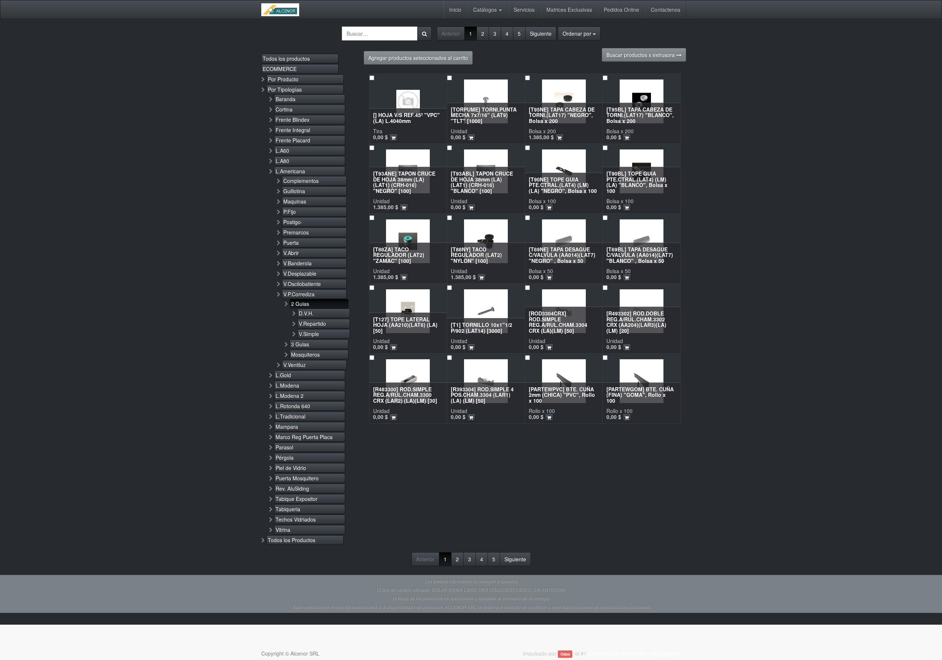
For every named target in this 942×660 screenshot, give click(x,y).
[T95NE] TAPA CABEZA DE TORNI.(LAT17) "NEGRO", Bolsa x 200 (562, 115)
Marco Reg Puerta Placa (304, 437)
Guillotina (294, 191)
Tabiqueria (288, 509)
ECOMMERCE (280, 69)
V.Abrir (291, 253)
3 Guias (300, 344)
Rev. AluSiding (292, 488)
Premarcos (296, 232)
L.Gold (283, 375)
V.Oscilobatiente (302, 283)
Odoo (565, 654)
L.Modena (287, 385)
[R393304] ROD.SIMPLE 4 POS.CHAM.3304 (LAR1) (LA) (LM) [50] (482, 394)
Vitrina (283, 529)
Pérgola (285, 457)
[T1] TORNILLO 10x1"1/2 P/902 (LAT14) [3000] (481, 327)
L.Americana (290, 171)
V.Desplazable (299, 273)
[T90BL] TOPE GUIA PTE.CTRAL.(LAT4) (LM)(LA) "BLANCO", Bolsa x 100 (636, 182)
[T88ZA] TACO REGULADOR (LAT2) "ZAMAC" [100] (398, 255)
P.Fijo (289, 211)
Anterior (451, 33)
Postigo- (292, 222)
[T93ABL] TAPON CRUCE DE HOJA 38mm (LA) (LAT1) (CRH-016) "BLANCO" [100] (482, 182)
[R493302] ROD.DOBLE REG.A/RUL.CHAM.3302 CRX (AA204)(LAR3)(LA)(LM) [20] (636, 322)
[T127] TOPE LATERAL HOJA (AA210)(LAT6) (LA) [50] (405, 324)
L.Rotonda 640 (293, 406)
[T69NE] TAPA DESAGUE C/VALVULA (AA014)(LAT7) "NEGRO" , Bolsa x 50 (562, 255)
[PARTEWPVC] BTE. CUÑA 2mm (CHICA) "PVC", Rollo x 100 (562, 394)
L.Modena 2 (290, 395)
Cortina (284, 109)
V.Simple (309, 334)
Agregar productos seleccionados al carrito (418, 57)
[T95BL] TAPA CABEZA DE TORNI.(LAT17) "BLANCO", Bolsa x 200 (640, 115)
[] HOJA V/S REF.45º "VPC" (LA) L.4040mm (406, 117)
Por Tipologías (285, 89)
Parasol (284, 447)
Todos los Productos (291, 540)
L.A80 (282, 161)
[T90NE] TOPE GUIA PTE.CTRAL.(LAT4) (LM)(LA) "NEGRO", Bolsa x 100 (563, 185)
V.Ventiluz (294, 364)
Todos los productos (286, 58)
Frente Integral (293, 130)
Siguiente (541, 33)
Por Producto (283, 79)
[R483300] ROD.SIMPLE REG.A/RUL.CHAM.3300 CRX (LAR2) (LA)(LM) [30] (405, 394)
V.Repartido (312, 323)
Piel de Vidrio (291, 468)
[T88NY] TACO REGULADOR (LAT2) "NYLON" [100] (476, 255)
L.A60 (282, 150)
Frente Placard (293, 140)
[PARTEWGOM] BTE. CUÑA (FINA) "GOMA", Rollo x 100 (640, 394)
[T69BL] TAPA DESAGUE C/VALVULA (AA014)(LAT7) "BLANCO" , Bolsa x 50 (639, 255)
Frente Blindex (292, 119)
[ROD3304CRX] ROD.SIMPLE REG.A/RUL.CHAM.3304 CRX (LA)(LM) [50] (558, 322)
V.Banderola (297, 263)
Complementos (301, 180)
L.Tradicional (290, 416)
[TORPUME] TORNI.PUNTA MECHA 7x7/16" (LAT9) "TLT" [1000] (484, 115)
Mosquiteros (305, 354)
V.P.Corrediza (299, 294)
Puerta (291, 242)
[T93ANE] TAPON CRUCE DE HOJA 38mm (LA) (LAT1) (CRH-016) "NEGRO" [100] (404, 182)
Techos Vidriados (296, 519)
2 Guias (300, 303)
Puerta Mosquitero (297, 478)
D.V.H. (306, 313)
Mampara (287, 426)
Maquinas (294, 201)
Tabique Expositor (297, 498)
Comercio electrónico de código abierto (633, 653)
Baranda (285, 99)
